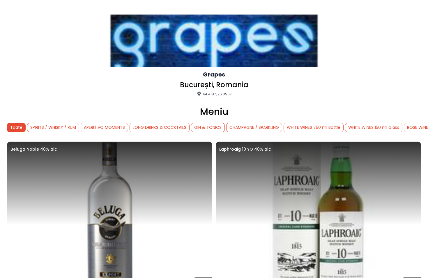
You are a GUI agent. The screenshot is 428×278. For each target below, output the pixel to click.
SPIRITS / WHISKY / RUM (53, 127)
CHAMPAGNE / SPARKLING (254, 127)
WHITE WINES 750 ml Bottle (313, 127)
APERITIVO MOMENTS (104, 127)
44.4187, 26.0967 (217, 94)
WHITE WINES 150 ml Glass (373, 127)
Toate (16, 127)
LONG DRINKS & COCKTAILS (159, 127)
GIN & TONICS (208, 127)
